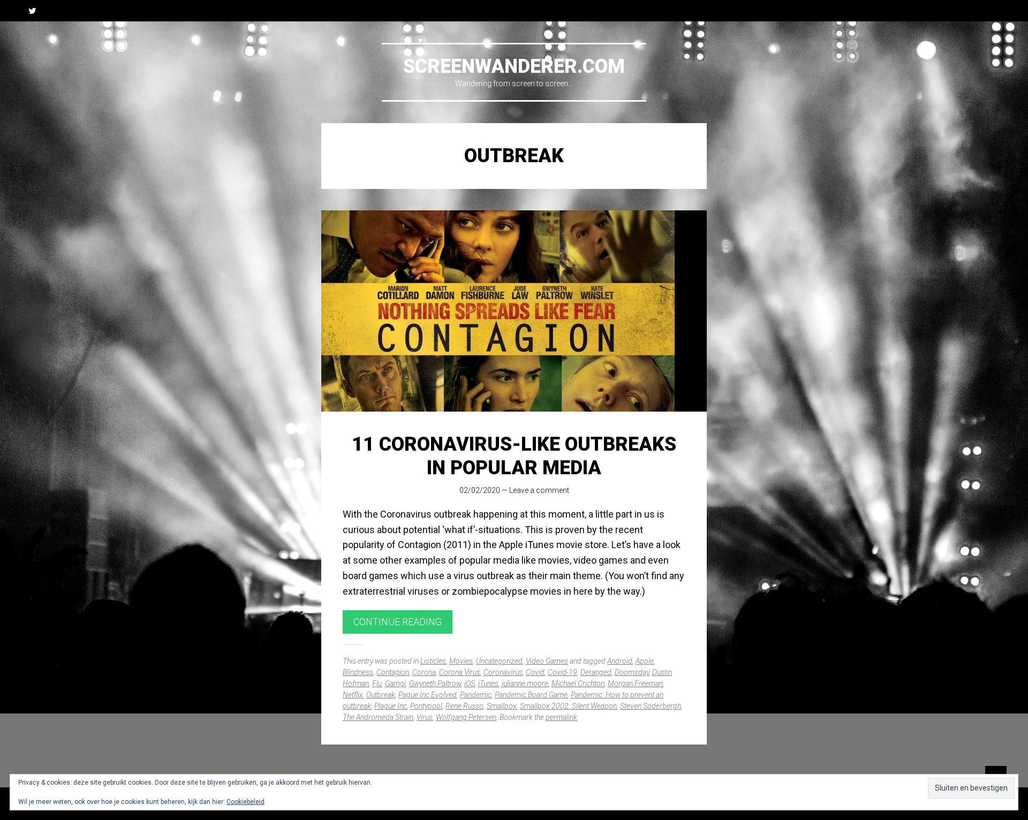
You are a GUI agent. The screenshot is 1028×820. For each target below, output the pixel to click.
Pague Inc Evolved (427, 694)
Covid (535, 672)
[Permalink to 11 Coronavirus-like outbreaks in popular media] (514, 311)
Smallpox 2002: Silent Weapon (568, 706)
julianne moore (525, 683)
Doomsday (632, 672)
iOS (469, 683)
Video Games (547, 661)
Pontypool (426, 706)
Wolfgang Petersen (466, 717)
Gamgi (395, 683)
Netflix (353, 694)
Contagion (392, 672)
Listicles (433, 661)
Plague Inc (390, 706)
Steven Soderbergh (650, 706)
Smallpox (502, 706)
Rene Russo (464, 706)
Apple (645, 661)
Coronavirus (503, 672)
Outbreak (380, 694)
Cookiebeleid (245, 802)
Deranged (595, 672)
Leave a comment (539, 490)
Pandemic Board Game (531, 694)
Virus (425, 717)
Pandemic (476, 694)
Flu (377, 683)
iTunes (488, 683)
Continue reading (397, 621)
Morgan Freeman (635, 683)
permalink (561, 717)
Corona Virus (459, 672)
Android (619, 661)
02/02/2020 (479, 490)
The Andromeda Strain (378, 717)
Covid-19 (562, 672)
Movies (461, 661)
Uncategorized (499, 661)
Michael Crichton (577, 683)
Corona (424, 672)
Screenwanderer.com (514, 66)
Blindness (358, 672)
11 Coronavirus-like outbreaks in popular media (514, 456)
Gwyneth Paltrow (435, 683)
